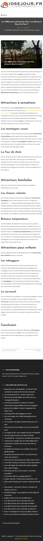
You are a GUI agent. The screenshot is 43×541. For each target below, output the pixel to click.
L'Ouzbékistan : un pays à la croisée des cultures (22, 438)
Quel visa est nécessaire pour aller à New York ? (21, 460)
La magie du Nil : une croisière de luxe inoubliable (22, 433)
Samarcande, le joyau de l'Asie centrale (19, 435)
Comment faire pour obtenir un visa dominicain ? (22, 462)
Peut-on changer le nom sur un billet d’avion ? (21, 511)
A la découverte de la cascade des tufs (19, 501)
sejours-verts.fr (7, 376)
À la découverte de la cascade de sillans (19, 503)
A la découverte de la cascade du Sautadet (20, 506)
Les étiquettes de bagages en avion (18, 414)
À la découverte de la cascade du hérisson (20, 509)
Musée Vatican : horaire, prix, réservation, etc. (21, 479)
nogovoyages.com (20, 376)
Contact (5, 523)
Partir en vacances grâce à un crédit (32, 349)
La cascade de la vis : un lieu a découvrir (19, 394)
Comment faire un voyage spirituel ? (18, 476)
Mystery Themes (22, 539)
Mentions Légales (14, 523)
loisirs (10, 203)
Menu (5, 15)
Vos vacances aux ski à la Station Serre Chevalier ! (10, 350)
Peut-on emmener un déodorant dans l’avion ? (21, 514)
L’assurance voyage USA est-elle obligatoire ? (21, 441)
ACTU (6, 56)
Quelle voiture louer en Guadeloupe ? (18, 498)
